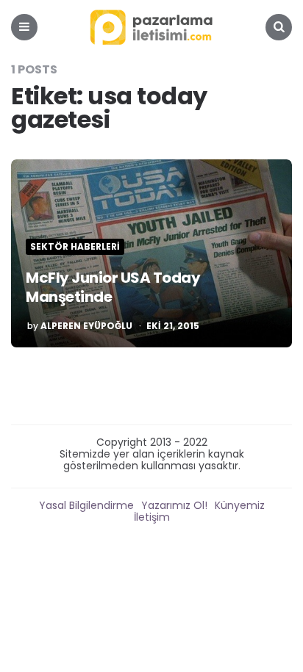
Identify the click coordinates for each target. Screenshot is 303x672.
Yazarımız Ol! (174, 505)
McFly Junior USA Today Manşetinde (113, 287)
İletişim (152, 517)
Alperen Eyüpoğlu (86, 326)
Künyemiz (240, 505)
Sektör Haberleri (75, 247)
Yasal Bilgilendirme (86, 505)
